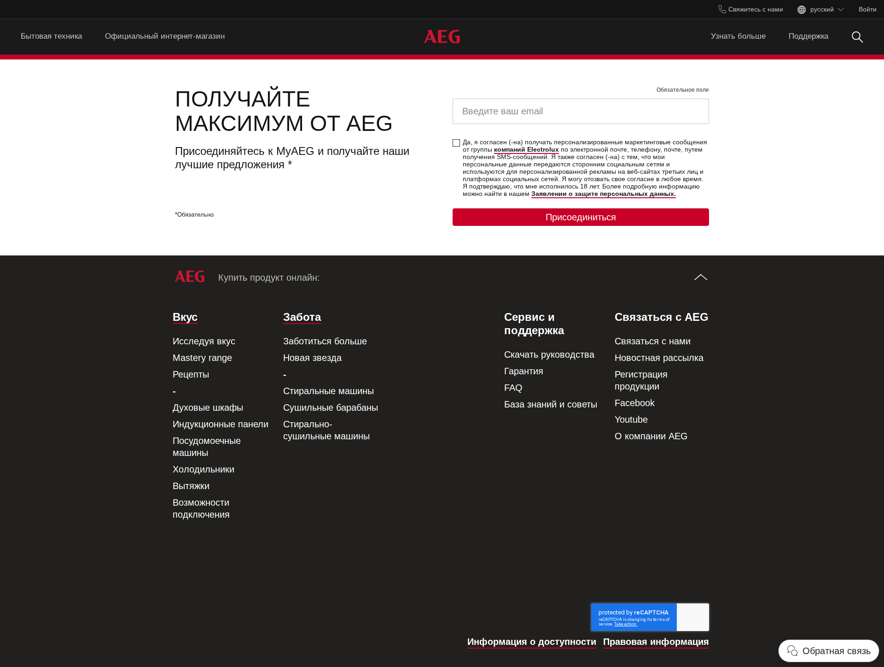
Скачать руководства (549, 354)
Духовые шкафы (208, 407)
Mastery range (202, 358)
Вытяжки (191, 486)
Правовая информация (656, 642)
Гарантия (523, 371)
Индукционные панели (220, 424)
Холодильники (203, 469)
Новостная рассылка (659, 358)
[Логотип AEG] (442, 36)
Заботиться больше (325, 341)
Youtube (631, 419)
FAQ (513, 388)
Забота (302, 317)
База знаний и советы (550, 404)
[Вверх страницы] (700, 278)
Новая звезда (312, 358)
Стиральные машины (328, 391)
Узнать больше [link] (738, 36)
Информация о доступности (531, 642)
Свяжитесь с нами (755, 9)
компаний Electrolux (526, 149)
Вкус (185, 317)
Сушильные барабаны (330, 407)
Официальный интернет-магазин (165, 36)
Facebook (635, 403)
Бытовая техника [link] (51, 36)
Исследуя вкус (204, 341)
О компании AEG (651, 436)
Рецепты (191, 374)
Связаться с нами (653, 341)
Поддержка (808, 36)
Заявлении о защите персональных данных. (603, 193)
